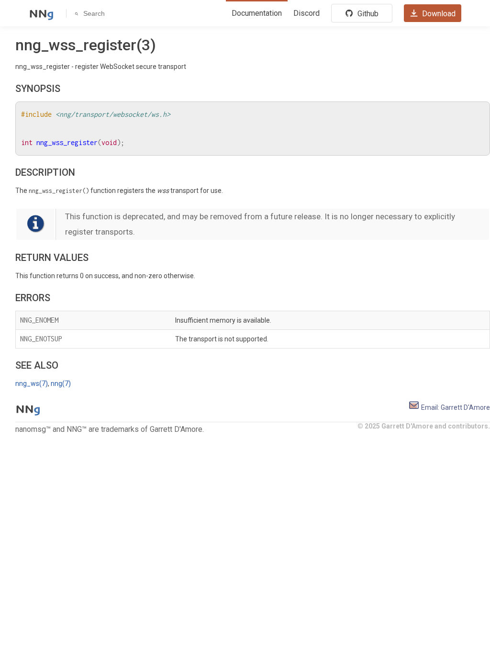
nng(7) (61, 383)
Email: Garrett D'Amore (455, 407)
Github (367, 13)
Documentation (257, 13)
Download (438, 13)
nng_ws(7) (31, 383)
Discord (306, 13)
